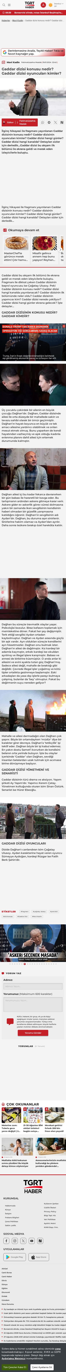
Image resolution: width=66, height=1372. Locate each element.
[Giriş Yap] (43, 5)
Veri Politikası (50, 1219)
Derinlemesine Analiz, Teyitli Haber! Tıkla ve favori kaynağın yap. (35, 52)
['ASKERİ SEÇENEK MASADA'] (33, 943)
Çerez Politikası (11, 1221)
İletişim (8, 1214)
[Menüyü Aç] (9, 5)
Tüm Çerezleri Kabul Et (14, 1367)
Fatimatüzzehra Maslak (27, 122)
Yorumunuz (27, 994)
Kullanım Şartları (51, 1204)
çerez (58, 1348)
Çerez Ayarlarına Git (42, 1367)
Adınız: (8, 979)
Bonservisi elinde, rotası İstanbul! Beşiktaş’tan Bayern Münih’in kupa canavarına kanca (38, 12)
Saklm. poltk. (10, 1225)
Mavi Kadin (17, 20)
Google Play (17, 1257)
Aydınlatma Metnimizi (13, 1358)
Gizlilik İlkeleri (50, 1208)
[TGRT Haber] (29, 5)
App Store (41, 1257)
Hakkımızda (10, 1206)
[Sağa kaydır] (60, 249)
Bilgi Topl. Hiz (50, 1215)
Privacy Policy (50, 1211)
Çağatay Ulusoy (38, 285)
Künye (8, 1210)
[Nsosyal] (62, 122)
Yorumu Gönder (33, 1033)
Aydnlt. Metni (50, 1223)
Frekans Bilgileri (12, 1217)
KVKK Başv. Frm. (51, 1227)
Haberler (6, 20)
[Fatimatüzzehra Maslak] (4, 122)
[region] (33, 1357)
